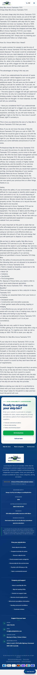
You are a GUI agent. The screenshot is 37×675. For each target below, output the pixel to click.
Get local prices (18, 433)
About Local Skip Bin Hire (19, 585)
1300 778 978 (11, 625)
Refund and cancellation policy (15, 659)
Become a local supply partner (19, 597)
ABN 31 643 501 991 (18, 506)
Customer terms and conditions (13, 661)
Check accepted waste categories (19, 559)
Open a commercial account (19, 571)
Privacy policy (26, 659)
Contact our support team (19, 593)
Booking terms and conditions (19, 605)
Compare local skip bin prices (19, 551)
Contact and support (26, 661)
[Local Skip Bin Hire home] (7, 3)
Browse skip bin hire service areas (19, 563)
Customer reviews (19, 609)
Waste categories (19, 446)
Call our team (18, 438)
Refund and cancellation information (19, 601)
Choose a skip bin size (19, 555)
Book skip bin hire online (19, 547)
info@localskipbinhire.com (14, 631)
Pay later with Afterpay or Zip (19, 567)
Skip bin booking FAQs (19, 589)
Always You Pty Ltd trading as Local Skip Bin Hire (18, 655)
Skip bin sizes (7, 446)
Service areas (31, 446)
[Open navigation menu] (34, 3)
